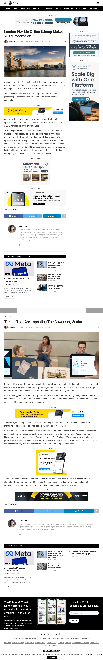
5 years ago (16, 284)
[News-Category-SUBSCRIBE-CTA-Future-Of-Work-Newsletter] (35, 198)
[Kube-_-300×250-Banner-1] (51, 462)
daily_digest (13, 209)
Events (54, 645)
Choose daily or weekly (12, 621)
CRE (84, 9)
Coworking (48, 9)
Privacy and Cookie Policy (92, 655)
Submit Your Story (18, 643)
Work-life (36, 9)
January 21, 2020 (23, 41)
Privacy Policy (40, 643)
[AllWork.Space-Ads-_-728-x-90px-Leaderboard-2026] (51, 21)
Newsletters (29, 643)
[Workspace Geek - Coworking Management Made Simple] (84, 45)
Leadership (25, 9)
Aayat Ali (13, 41)
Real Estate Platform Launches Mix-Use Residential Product (54, 276)
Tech (78, 9)
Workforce (68, 9)
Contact (68, 643)
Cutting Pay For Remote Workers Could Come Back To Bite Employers (56, 286)
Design (58, 9)
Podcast (48, 645)
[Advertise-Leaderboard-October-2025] (51, 496)
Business (93, 9)
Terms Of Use (51, 643)
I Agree (52, 657)
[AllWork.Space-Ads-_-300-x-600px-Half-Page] (84, 91)
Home (8, 9)
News (16, 9)
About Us (61, 643)
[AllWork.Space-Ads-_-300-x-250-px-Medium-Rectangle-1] (35, 172)
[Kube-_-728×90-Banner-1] (35, 111)
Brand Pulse (94, 643)
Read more (9, 297)
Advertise (7, 643)
